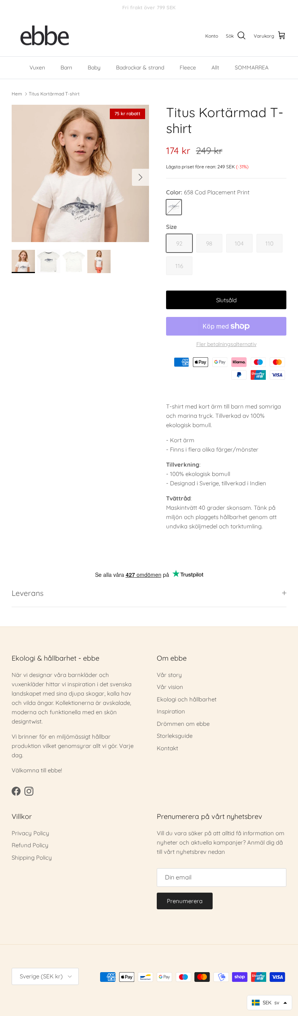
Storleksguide (174, 735)
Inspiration (171, 711)
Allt (215, 67)
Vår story (169, 674)
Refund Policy (30, 845)
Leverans (27, 593)
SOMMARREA (252, 67)
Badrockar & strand (140, 67)
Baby (94, 67)
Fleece (188, 67)
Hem (17, 93)
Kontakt (167, 748)
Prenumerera (185, 901)
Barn (66, 67)
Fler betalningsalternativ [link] (226, 344)
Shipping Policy (32, 857)
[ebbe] (45, 36)
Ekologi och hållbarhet (187, 699)
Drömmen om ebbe (183, 723)
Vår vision (170, 687)
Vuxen (37, 67)
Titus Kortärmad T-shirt (54, 93)
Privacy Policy (30, 833)
